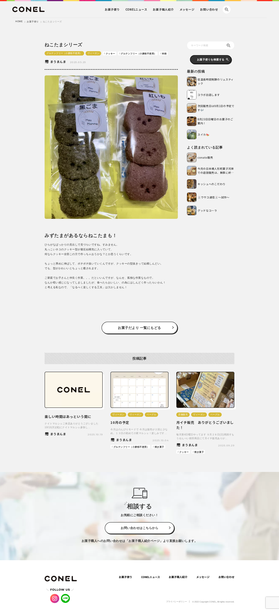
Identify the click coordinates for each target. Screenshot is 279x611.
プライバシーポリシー (176, 601)
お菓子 (112, 9)
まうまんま (58, 61)
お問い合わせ (209, 9)
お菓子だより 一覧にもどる (139, 328)
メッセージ (187, 9)
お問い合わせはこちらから (139, 528)
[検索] (228, 45)
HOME (19, 21)
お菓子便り (33, 21)
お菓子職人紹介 (178, 577)
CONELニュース (150, 577)
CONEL (136, 9)
